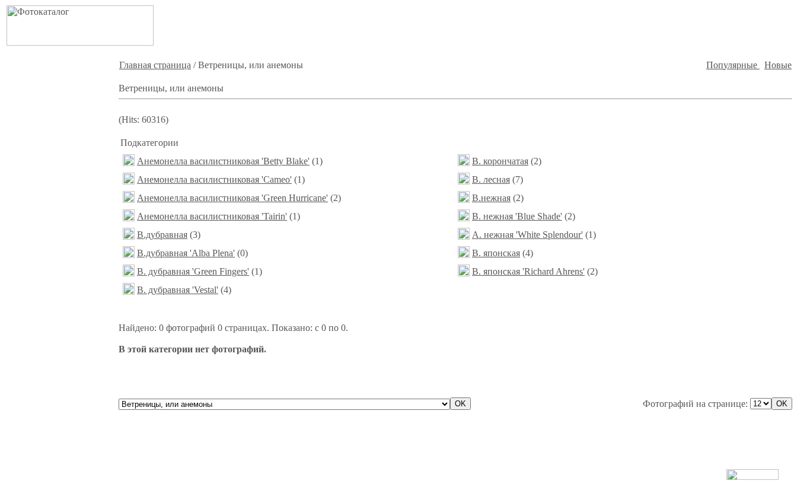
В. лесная (491, 179)
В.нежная (491, 198)
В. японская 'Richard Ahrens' (528, 271)
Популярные (733, 65)
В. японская (496, 253)
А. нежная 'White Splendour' (527, 235)
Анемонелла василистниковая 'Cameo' (214, 179)
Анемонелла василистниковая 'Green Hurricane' (232, 198)
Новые (778, 65)
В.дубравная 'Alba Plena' (186, 253)
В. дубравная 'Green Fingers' (193, 271)
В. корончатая (500, 161)
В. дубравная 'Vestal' (177, 290)
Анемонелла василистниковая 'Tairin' (212, 216)
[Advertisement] (604, 25)
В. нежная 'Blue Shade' (517, 216)
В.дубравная (162, 235)
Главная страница (155, 65)
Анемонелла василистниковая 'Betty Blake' (223, 161)
